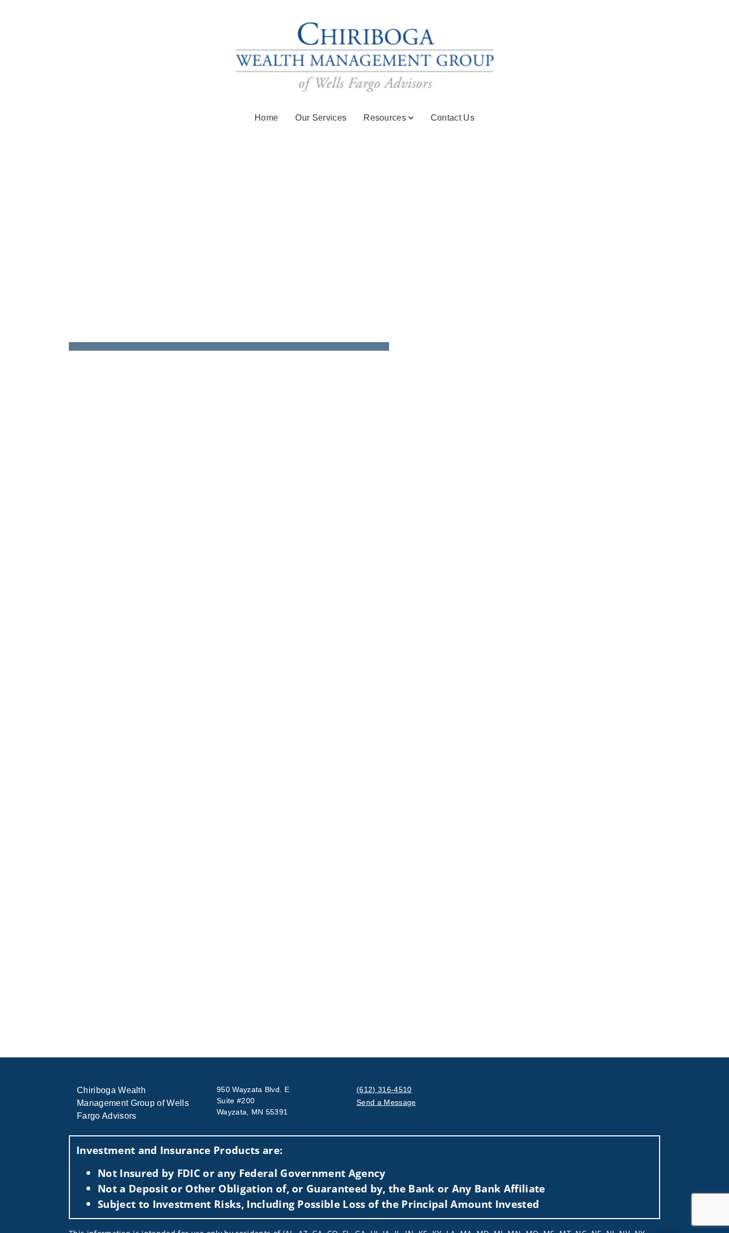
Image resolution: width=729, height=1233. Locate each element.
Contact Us (452, 117)
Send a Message (386, 1102)
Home (266, 117)
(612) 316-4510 (383, 1089)
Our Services (320, 117)
